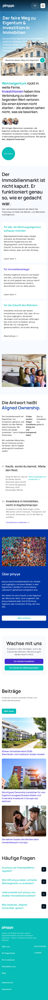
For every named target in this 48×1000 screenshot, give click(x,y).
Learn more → (10, 259)
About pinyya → (11, 336)
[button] (35, 6)
